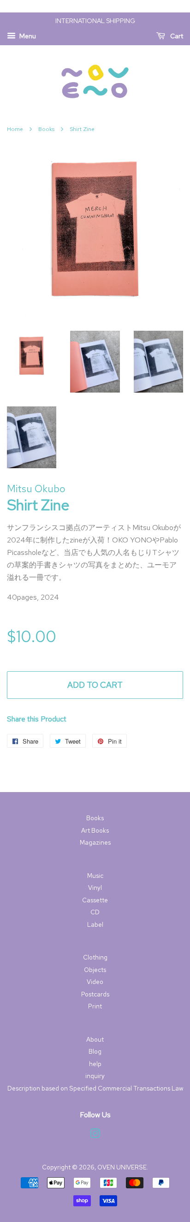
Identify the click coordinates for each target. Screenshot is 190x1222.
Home (15, 129)
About (95, 1039)
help (95, 1064)
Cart (176, 36)
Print (95, 1006)
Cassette (95, 900)
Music (95, 875)
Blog (95, 1051)
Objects (95, 970)
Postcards (95, 994)
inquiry (95, 1076)
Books (46, 129)
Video (95, 982)
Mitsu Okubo (36, 488)
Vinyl (95, 887)
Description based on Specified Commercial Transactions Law (95, 1088)
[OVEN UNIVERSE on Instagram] (95, 1135)
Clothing (95, 957)
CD (95, 912)
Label (95, 924)
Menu (27, 36)
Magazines (95, 842)
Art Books (95, 830)
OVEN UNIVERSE (122, 1167)
